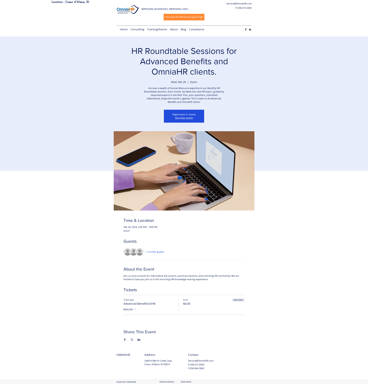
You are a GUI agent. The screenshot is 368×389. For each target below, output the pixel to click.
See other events (184, 117)
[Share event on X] (132, 339)
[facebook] (245, 29)
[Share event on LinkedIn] (139, 339)
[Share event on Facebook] (124, 339)
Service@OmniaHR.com (239, 3)
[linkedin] (250, 29)
